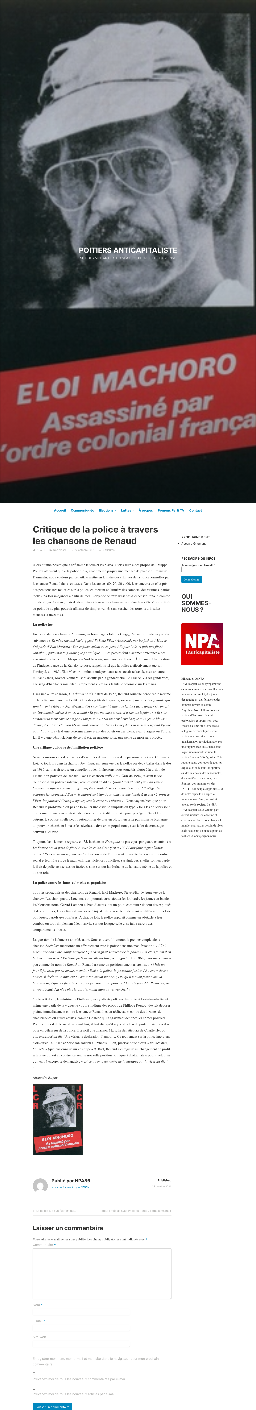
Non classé (60, 549)
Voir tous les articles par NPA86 (70, 1187)
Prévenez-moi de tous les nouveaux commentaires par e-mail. (80, 1379)
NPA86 (41, 549)
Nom (38, 1305)
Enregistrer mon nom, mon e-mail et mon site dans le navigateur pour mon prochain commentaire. (96, 1361)
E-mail (39, 1321)
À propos (146, 510)
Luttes (126, 510)
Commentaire (44, 1245)
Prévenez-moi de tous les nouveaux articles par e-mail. (74, 1394)
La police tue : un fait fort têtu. (55, 1211)
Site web (39, 1337)
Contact (195, 510)
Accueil (60, 510)
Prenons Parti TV (171, 510)
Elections (106, 510)
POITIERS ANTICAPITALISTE (128, 250)
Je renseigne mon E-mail (198, 565)
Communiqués (82, 510)
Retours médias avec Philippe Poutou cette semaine (134, 1211)
